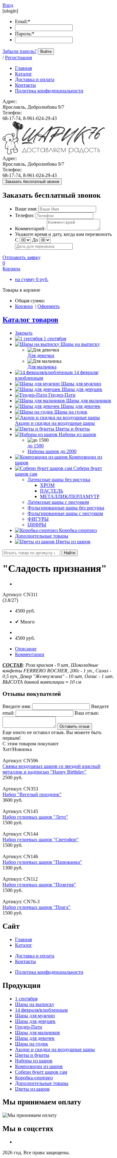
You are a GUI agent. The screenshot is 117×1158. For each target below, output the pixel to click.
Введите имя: (16, 706)
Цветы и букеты (73, 428)
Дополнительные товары (41, 536)
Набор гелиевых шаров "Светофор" (40, 839)
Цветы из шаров (73, 541)
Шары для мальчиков (88, 400)
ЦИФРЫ (36, 524)
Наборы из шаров (77, 434)
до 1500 (35, 445)
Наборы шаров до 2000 (51, 451)
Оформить (48, 306)
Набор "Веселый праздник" (31, 794)
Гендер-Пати (62, 395)
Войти (45, 51)
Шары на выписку (80, 344)
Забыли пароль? (19, 51)
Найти (69, 552)
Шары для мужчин (81, 383)
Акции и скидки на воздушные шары (55, 423)
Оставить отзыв (75, 726)
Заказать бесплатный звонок (32, 181)
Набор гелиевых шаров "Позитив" (39, 884)
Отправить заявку (21, 257)
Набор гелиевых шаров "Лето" (35, 817)
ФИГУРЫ (38, 519)
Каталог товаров (30, 320)
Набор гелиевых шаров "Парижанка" (42, 862)
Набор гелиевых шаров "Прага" (36, 907)
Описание (26, 648)
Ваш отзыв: (87, 713)
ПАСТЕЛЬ (51, 490)
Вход (7, 5)
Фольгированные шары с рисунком (65, 513)
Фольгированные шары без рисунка (65, 507)
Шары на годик (70, 412)
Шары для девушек (82, 389)
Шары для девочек (80, 406)
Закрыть (23, 333)
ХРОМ (47, 485)
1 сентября (55, 338)
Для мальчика (41, 366)
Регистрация (18, 57)
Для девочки (40, 355)
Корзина (24, 306)
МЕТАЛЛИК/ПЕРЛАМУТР (70, 496)
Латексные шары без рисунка (58, 479)
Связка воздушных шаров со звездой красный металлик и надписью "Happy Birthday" (51, 769)
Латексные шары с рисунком (58, 502)
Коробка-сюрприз (78, 530)
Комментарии (29, 654)
